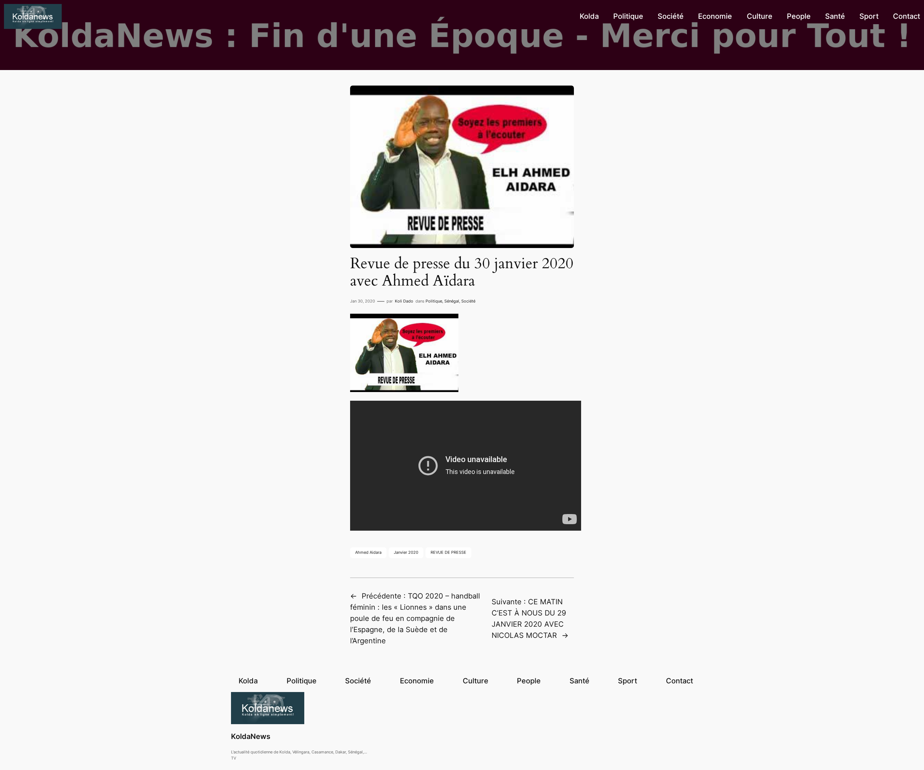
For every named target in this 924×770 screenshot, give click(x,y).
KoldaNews (250, 736)
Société (468, 301)
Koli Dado (404, 301)
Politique (434, 301)
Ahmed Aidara (368, 552)
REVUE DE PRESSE (448, 552)
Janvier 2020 (406, 552)
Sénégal (451, 301)
